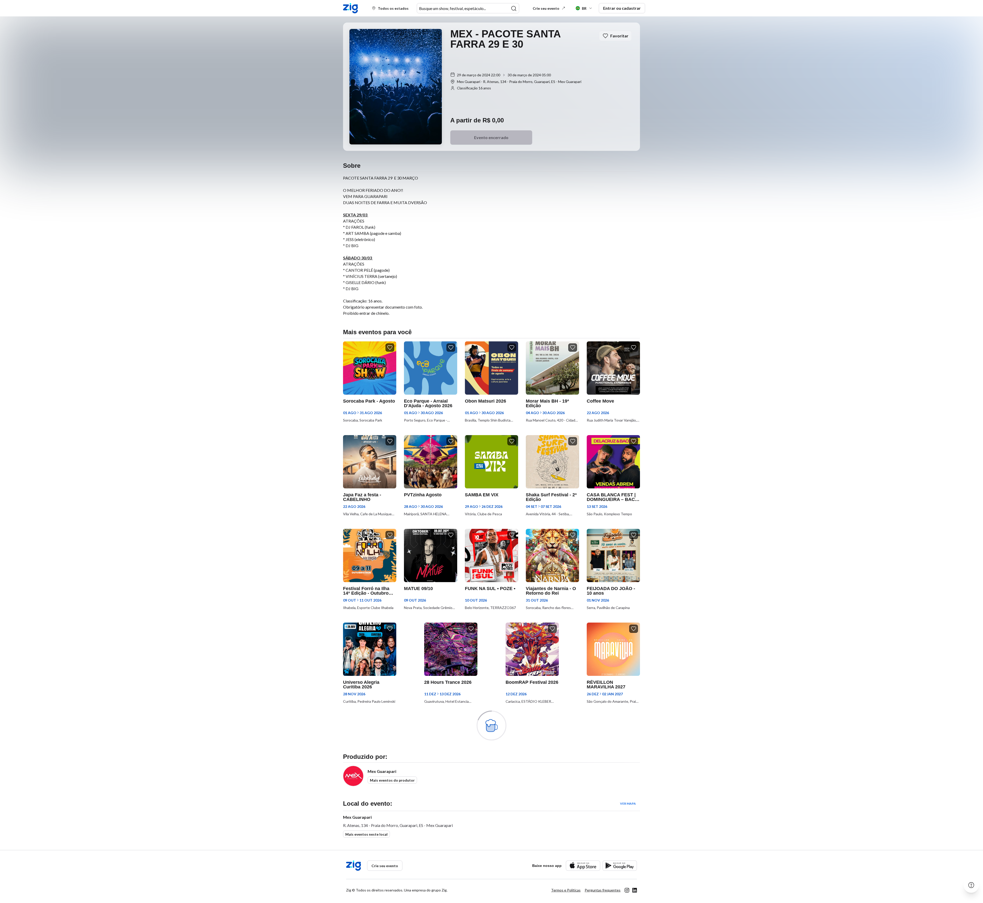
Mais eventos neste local (366, 834)
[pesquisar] (514, 8)
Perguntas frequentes (603, 890)
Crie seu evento (546, 8)
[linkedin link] (634, 890)
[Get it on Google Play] (619, 865)
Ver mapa (628, 803)
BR (584, 8)
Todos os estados (393, 8)
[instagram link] (627, 890)
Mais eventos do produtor (392, 780)
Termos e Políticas (566, 890)
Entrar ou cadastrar (622, 8)
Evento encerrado (491, 137)
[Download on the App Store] (583, 865)
